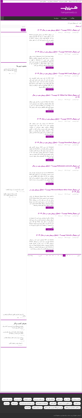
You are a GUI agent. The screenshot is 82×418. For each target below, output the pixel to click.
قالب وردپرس (17, 399)
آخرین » (40, 255)
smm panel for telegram (41, 403)
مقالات (72, 18)
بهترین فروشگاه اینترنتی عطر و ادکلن (53, 407)
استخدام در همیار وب (53, 1)
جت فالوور (59, 399)
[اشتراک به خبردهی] (28, 26)
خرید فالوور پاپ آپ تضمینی (64, 403)
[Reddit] (9, 415)
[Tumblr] (7, 415)
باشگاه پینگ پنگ (50, 399)
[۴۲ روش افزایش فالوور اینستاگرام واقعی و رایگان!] (25, 314)
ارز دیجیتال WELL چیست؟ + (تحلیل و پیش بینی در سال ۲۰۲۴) (59, 30)
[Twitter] (15, 415)
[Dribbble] (12, 415)
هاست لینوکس (27, 399)
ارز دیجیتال (60, 32)
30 (49, 255)
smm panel (27, 407)
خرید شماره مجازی (37, 407)
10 (67, 255)
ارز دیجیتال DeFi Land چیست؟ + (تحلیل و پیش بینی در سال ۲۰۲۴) (57, 73)
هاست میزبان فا (76, 399)
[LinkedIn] (10, 415)
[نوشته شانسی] (2, 18)
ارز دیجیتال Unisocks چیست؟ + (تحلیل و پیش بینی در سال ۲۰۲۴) (58, 235)
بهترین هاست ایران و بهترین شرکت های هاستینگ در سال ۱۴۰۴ (10, 70)
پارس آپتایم (14, 403)
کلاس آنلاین (53, 403)
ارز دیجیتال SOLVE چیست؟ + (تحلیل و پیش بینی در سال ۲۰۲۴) (58, 119)
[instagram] (6, 415)
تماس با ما (64, 18)
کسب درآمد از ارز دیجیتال (75, 1)
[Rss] (18, 415)
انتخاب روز (67, 399)
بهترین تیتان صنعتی (7, 399)
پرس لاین (6, 403)
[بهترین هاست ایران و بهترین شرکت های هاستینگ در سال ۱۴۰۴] (22, 128)
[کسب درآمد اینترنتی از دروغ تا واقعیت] (25, 189)
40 (46, 255)
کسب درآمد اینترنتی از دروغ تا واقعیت (15, 189)
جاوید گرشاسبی (75, 32)
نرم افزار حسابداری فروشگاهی (72, 407)
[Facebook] (16, 415)
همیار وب (79, 18)
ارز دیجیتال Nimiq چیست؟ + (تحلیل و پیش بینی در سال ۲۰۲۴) (59, 213)
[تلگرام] (2, 415)
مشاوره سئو (43, 1)
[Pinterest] (13, 415)
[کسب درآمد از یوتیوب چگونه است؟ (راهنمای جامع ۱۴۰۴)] (22, 253)
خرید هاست (77, 403)
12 (61, 255)
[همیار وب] (69, 9)
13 (58, 255)
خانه (80, 23)
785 (9, 73)
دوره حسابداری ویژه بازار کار (27, 403)
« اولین (78, 255)
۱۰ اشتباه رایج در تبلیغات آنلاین (16, 343)
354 (9, 197)
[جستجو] (1, 1)
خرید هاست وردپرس (39, 399)
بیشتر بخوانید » (50, 44)
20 (52, 255)
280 (18, 317)
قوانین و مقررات (63, 1)
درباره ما (56, 18)
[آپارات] (4, 415)
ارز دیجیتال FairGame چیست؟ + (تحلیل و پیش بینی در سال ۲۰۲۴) (57, 52)
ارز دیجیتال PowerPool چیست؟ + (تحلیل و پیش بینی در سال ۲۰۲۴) (57, 142)
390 (17, 191)
